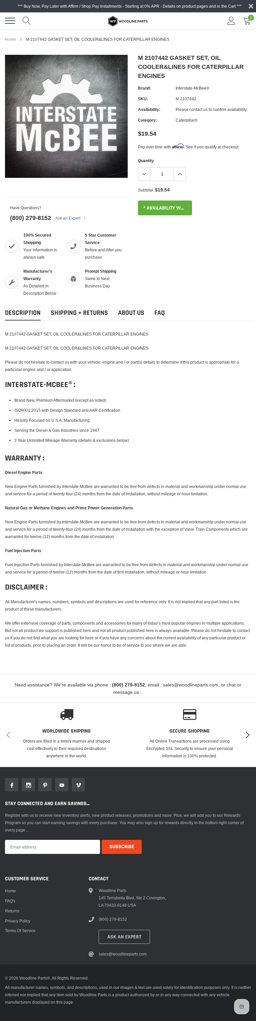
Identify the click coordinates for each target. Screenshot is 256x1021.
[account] (231, 20)
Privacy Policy (17, 920)
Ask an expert (124, 936)
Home (10, 39)
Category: (147, 120)
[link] (11, 784)
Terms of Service (20, 930)
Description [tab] (23, 313)
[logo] (128, 20)
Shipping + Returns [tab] (79, 313)
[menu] (10, 21)
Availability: (149, 109)
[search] (27, 20)
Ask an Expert (68, 218)
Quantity (146, 160)
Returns (12, 910)
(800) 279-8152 (30, 217)
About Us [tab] (131, 313)
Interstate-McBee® (192, 88)
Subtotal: (146, 190)
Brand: (144, 88)
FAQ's (10, 900)
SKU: (143, 98)
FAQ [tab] (159, 313)
